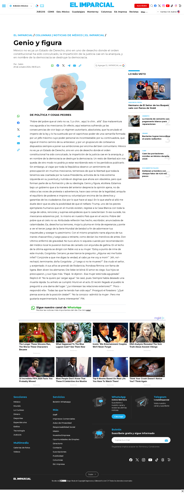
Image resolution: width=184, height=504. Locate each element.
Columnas (106, 12)
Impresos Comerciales (64, 419)
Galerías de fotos (22, 447)
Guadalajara (78, 12)
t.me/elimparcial (161, 400)
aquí (88, 310)
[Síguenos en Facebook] (155, 5)
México (17, 402)
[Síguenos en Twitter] (159, 5)
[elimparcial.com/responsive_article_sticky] (182, 491)
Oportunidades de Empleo (66, 439)
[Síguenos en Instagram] (163, 5)
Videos (17, 452)
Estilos (17, 426)
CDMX (51, 12)
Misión (56, 431)
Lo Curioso (19, 410)
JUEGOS (41, 12)
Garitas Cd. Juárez (168, 12)
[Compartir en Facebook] (58, 65)
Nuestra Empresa (61, 435)
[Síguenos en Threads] (176, 5)
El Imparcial (23, 35)
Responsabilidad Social (64, 427)
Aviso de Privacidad (62, 423)
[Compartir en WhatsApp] (52, 65)
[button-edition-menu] (158, 11)
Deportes (18, 418)
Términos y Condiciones (149, 447)
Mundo (17, 406)
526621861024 (119, 400)
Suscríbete (142, 6)
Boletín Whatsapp (62, 402)
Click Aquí (118, 417)
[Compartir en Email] (74, 65)
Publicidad (58, 456)
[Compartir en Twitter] (63, 65)
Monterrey (93, 12)
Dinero (17, 414)
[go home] (22, 478)
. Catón (20, 64)
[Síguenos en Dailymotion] (180, 5)
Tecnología (19, 430)
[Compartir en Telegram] (69, 65)
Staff (55, 414)
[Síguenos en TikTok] (172, 5)
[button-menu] (4, 6)
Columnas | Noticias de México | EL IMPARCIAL (69, 35)
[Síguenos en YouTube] (168, 5)
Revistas (133, 12)
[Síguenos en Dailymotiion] (169, 459)
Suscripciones (59, 452)
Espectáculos (20, 422)
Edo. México (63, 12)
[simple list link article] (149, 90)
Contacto (57, 447)
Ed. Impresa (120, 12)
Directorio (58, 443)
